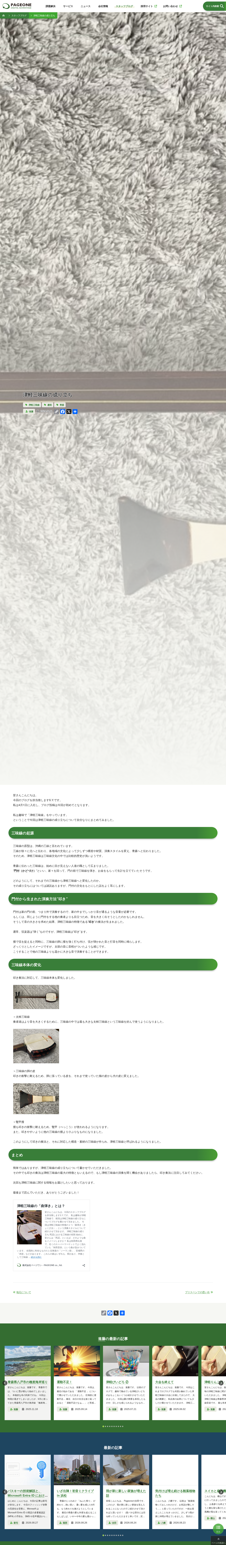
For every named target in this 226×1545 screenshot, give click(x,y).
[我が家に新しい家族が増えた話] (126, 1470)
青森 (62, 404)
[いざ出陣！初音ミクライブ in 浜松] (77, 1470)
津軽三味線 (34, 404)
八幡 (163, 1522)
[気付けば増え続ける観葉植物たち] (175, 1470)
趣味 (50, 404)
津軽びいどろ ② (117, 1382)
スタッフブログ (19, 15)
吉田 (114, 1522)
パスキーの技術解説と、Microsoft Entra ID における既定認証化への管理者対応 (28, 1495)
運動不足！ (64, 1382)
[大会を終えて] (175, 1361)
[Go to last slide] (4, 1383)
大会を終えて (164, 1382)
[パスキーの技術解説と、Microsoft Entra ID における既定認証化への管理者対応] (28, 1470)
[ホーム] (3, 15)
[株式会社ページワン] (17, 6)
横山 (212, 1518)
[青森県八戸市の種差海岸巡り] (28, 1361)
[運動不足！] (77, 1361)
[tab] (103, 1426)
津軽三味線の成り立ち (44, 15)
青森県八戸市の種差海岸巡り (28, 1382)
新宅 (16, 1522)
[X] (116, 1313)
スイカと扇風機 (215, 1490)
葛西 (65, 1522)
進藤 (31, 411)
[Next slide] (221, 1383)
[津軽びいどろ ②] (126, 1361)
